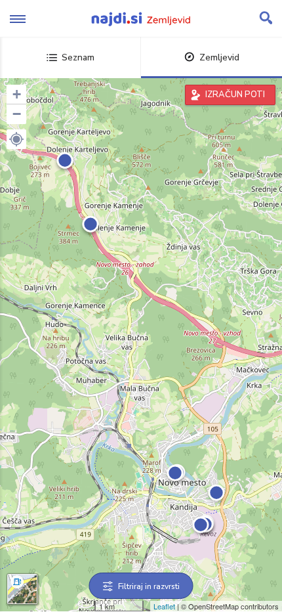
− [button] (16, 114)
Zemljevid (219, 57)
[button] (16, 139)
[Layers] (22, 589)
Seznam (78, 57)
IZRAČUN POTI (235, 94)
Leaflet (164, 606)
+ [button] (16, 94)
